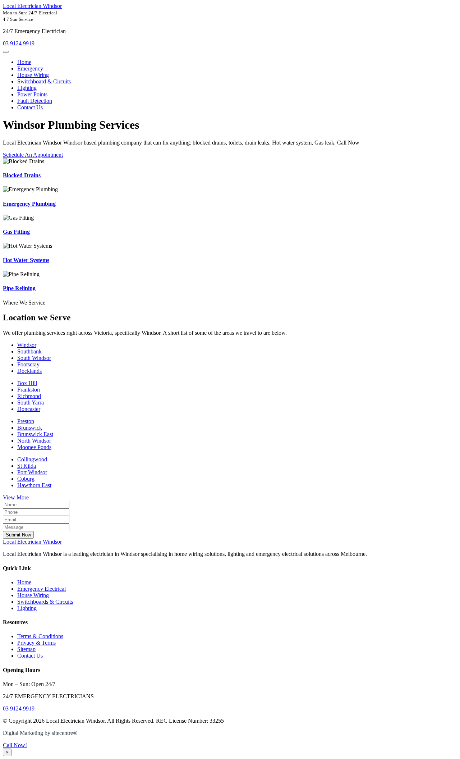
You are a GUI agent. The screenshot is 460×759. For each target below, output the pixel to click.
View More (16, 497)
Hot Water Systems (26, 260)
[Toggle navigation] (6, 52)
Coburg (25, 479)
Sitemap (26, 649)
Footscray (28, 364)
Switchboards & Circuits (45, 602)
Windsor (26, 345)
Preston (25, 421)
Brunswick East (35, 434)
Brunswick (29, 428)
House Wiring (33, 75)
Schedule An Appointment (33, 155)
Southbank (29, 351)
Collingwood (32, 459)
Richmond (29, 396)
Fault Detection (34, 101)
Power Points (32, 94)
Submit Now (18, 535)
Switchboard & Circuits (44, 81)
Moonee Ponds (34, 447)
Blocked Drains (22, 175)
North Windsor (34, 441)
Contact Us (30, 107)
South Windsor (34, 358)
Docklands (29, 371)
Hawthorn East (34, 485)
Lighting (27, 88)
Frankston (28, 390)
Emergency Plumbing (29, 204)
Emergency (30, 68)
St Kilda (26, 466)
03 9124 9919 (18, 43)
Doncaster (28, 409)
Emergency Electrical (41, 589)
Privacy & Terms (36, 643)
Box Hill (27, 383)
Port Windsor (32, 472)
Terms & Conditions (40, 636)
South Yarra (30, 402)
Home (24, 62)
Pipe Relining (19, 288)
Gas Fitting (16, 232)
